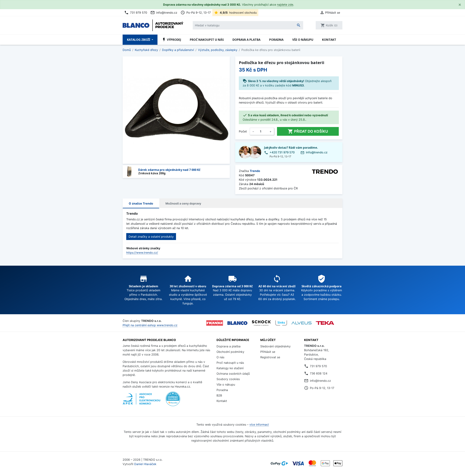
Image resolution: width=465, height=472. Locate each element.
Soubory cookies (228, 379)
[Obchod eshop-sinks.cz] (281, 323)
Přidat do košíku (308, 131)
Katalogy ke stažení (230, 368)
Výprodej (171, 39)
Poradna (276, 40)
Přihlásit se (267, 352)
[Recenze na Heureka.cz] (173, 401)
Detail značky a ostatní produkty (151, 236)
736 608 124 (318, 373)
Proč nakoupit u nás (207, 40)
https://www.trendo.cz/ (142, 252)
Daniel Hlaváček (145, 464)
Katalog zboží (139, 40)
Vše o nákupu (302, 40)
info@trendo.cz (163, 12)
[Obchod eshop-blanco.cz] (237, 323)
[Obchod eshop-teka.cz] (325, 323)
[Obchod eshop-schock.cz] (261, 323)
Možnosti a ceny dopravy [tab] (183, 203)
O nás (220, 357)
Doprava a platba (246, 40)
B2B (219, 395)
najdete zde (285, 4)
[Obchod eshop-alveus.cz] (302, 323)
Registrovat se (270, 357)
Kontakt (329, 40)
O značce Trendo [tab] (141, 203)
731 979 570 (135, 12)
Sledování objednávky (275, 346)
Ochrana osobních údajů (233, 373)
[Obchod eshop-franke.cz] (214, 323)
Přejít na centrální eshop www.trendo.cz (150, 325)
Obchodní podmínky (230, 352)
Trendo (255, 171)
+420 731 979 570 (282, 152)
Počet (243, 131)
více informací (259, 424)
